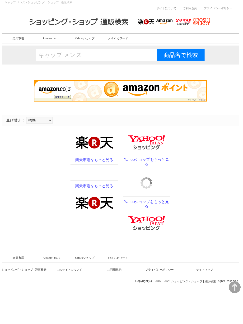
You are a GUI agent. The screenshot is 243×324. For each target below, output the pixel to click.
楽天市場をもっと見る (94, 160)
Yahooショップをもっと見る (146, 161)
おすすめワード (118, 38)
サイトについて (166, 8)
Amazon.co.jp (51, 38)
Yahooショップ (84, 38)
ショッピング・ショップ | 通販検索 (24, 269)
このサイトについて (69, 269)
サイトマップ (204, 269)
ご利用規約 (190, 8)
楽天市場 (18, 38)
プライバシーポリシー (218, 8)
